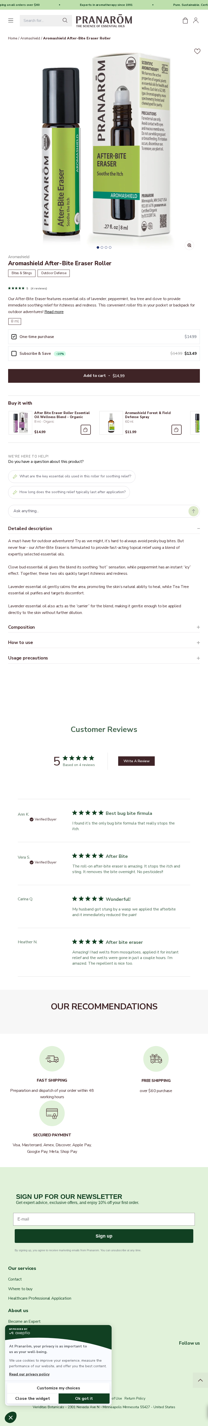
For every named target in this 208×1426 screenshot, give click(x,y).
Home (12, 38)
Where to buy (20, 1289)
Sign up (104, 1236)
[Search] (66, 20)
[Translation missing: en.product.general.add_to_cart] (85, 429)
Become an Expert (24, 1321)
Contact (15, 1279)
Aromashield (29, 38)
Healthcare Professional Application (39, 1298)
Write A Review (137, 761)
